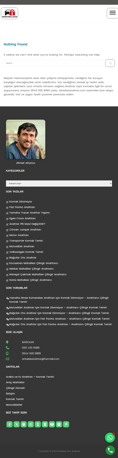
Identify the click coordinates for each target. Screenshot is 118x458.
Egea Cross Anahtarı (22, 218)
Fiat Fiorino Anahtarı (22, 207)
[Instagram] (31, 424)
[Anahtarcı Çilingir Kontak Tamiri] (10, 13)
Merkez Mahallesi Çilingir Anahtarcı (31, 268)
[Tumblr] (38, 424)
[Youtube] (52, 424)
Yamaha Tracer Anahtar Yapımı (29, 212)
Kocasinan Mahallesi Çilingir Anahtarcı (33, 263)
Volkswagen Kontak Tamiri (26, 252)
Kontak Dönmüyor (20, 201)
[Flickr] (59, 424)
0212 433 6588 (30, 347)
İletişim (10, 393)
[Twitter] (17, 424)
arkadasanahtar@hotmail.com (40, 359)
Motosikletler (14, 405)
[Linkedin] (45, 424)
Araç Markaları (15, 382)
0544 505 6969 (31, 353)
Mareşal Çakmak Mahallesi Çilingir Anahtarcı (37, 274)
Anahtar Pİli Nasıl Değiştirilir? (27, 224)
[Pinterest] (66, 424)
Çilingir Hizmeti (15, 388)
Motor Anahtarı (19, 235)
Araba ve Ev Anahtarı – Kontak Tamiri (30, 377)
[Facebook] (9, 424)
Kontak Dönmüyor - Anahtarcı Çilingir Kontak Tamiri (73, 307)
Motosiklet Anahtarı (21, 246)
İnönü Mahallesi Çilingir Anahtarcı (30, 280)
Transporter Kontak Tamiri (26, 240)
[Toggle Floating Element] (110, 438)
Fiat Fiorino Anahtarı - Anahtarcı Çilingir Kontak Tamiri (75, 319)
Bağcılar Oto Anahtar (22, 257)
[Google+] (24, 424)
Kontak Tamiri (15, 399)
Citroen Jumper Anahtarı (25, 229)
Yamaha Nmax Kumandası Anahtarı (32, 298)
